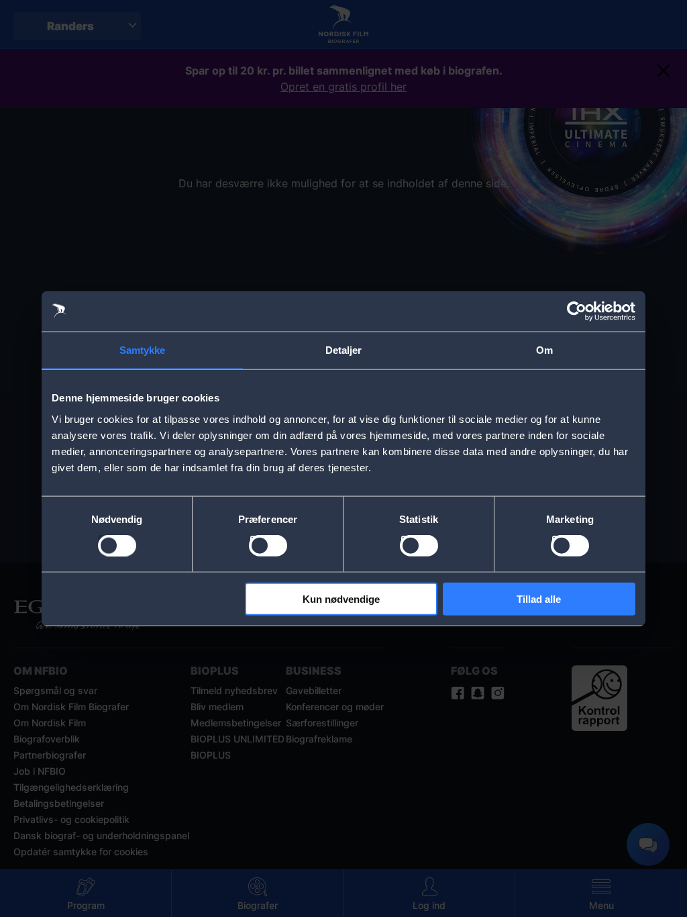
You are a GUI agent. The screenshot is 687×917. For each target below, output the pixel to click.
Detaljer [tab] (343, 350)
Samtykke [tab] (142, 350)
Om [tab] (544, 350)
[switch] (268, 546)
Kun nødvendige (341, 598)
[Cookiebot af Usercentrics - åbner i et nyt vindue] (576, 311)
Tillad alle (539, 598)
